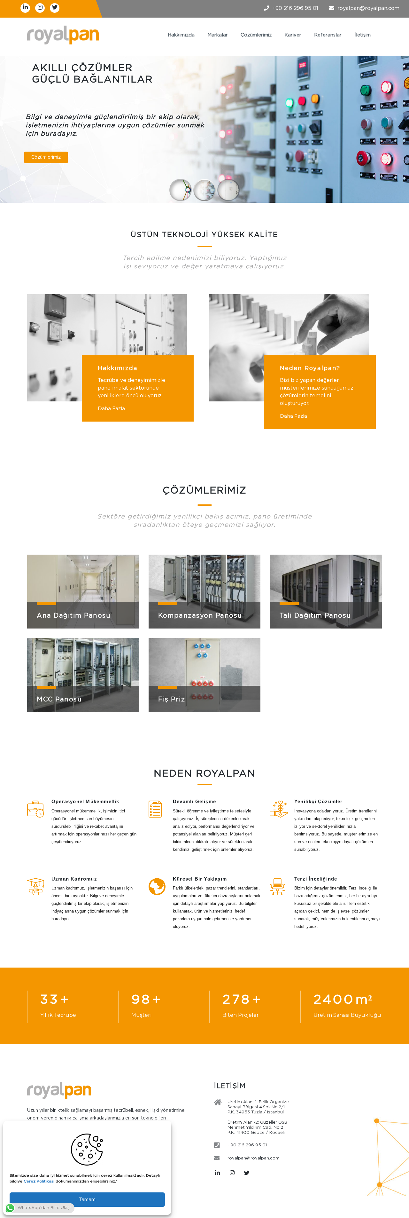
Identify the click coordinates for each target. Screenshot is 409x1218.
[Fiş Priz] (204, 675)
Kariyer (292, 35)
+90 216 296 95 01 (295, 8)
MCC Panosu (59, 699)
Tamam (87, 1200)
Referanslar (328, 35)
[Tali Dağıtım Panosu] (326, 592)
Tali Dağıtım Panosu (315, 616)
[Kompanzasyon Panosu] (204, 592)
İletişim (362, 35)
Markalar (217, 35)
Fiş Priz (171, 699)
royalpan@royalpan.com (368, 8)
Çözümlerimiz (256, 35)
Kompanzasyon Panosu (200, 616)
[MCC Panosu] (83, 675)
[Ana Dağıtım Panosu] (83, 592)
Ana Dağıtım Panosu (74, 616)
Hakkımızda (181, 35)
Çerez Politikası (39, 1181)
